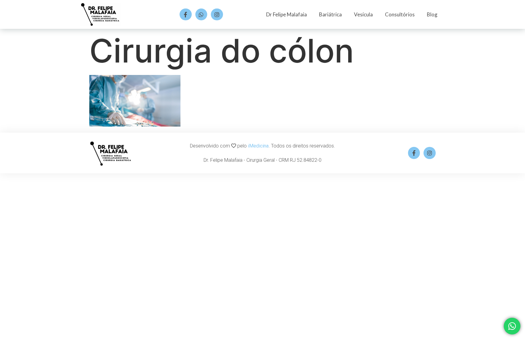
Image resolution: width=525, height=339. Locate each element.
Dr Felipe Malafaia (286, 14)
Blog (432, 14)
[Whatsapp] (201, 14)
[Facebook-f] (186, 14)
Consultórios (400, 14)
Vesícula (363, 14)
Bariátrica (330, 14)
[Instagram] (217, 14)
